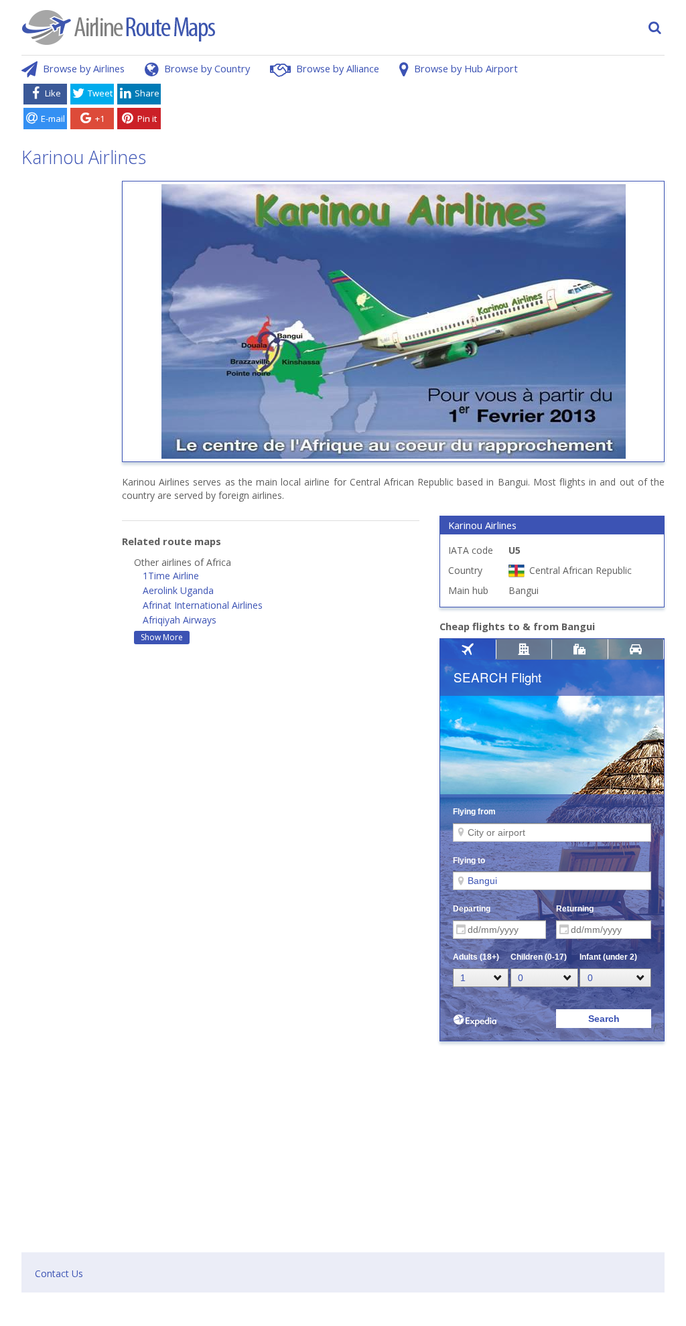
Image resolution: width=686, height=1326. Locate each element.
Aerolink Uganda (178, 590)
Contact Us (59, 1273)
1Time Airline (171, 575)
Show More (162, 637)
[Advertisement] (415, 109)
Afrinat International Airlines (203, 605)
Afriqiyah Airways (179, 619)
